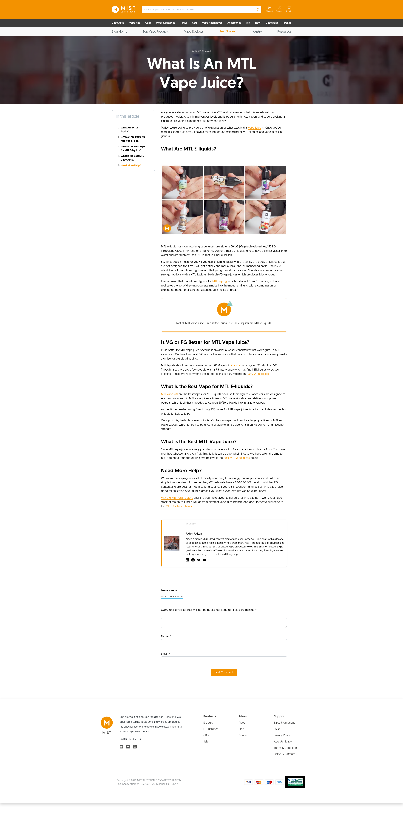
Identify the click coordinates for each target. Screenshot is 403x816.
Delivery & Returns (285, 754)
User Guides (227, 31)
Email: (165, 653)
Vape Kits (134, 22)
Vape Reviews (193, 31)
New (257, 22)
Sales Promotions (284, 722)
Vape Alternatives (212, 22)
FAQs (277, 729)
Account (279, 11)
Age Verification (283, 741)
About (242, 722)
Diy (248, 22)
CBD (206, 735)
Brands (287, 22)
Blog (241, 729)
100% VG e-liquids (258, 374)
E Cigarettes (210, 729)
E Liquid (208, 722)
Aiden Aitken (194, 534)
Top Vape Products (156, 31)
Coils (148, 22)
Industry (256, 31)
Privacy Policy (282, 735)
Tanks (183, 22)
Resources (284, 31)
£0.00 (288, 11)
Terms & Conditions (286, 748)
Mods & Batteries (165, 22)
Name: (166, 636)
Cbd (194, 22)
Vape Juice (118, 22)
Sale (205, 741)
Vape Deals (272, 22)
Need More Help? (131, 165)
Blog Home (119, 31)
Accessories (234, 22)
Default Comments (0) (172, 596)
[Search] (258, 9)
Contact (269, 11)
